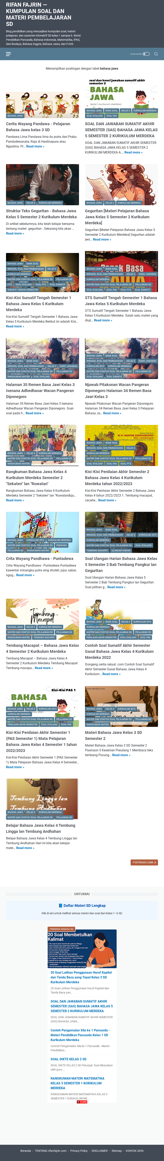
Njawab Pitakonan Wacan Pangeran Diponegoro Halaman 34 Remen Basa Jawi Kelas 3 (118, 390)
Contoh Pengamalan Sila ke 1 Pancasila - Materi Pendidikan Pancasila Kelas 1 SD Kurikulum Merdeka (80, 1035)
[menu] (11, 54)
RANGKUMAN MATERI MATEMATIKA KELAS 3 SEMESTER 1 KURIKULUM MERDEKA (77, 1083)
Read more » (35, 146)
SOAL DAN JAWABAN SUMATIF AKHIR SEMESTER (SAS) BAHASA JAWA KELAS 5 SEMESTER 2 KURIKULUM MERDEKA (121, 129)
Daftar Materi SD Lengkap (85, 905)
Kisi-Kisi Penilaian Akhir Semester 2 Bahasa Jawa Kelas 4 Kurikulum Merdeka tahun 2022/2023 (117, 477)
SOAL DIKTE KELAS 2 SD (68, 1059)
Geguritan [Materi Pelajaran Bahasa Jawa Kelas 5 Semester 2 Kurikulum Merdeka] (117, 216)
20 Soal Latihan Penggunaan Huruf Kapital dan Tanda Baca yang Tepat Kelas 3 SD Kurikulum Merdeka (81, 977)
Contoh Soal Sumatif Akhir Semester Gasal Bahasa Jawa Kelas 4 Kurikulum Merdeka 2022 (119, 651)
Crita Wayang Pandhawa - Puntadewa (39, 558)
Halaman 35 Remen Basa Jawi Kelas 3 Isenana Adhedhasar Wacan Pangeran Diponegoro (40, 390)
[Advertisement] (82, 1133)
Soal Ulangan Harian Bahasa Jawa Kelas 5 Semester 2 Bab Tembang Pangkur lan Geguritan (121, 564)
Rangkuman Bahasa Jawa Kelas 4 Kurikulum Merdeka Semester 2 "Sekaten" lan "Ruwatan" (36, 477)
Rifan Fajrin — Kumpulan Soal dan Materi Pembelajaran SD (38, 14)
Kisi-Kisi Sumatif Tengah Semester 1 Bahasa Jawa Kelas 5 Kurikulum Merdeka (38, 303)
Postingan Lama (143, 862)
